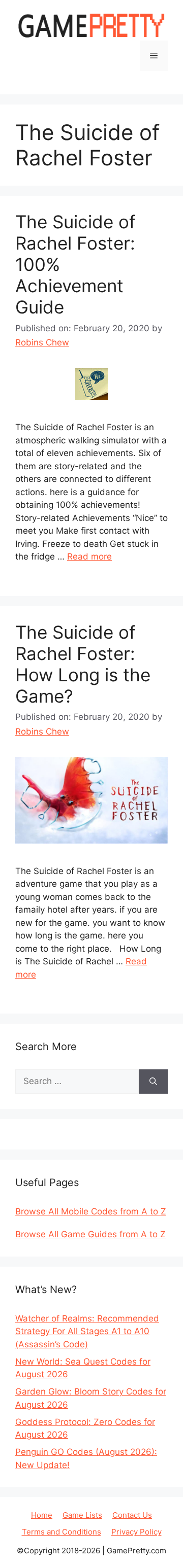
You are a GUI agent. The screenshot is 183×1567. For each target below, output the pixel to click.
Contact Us (132, 1515)
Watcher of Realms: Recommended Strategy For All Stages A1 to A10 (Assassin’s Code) (87, 1331)
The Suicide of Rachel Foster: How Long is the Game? (82, 664)
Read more (89, 556)
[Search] (153, 1081)
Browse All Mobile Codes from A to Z (90, 1211)
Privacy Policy (136, 1532)
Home (41, 1515)
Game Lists (82, 1515)
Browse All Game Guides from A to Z (90, 1234)
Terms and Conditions (61, 1532)
